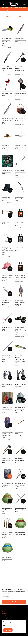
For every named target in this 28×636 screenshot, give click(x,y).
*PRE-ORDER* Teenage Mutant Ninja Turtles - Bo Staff (20, 460)
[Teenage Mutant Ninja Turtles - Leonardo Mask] (7, 548)
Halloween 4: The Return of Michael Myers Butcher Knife (7, 120)
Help (3, 611)
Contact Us (4, 613)
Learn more (8, 630)
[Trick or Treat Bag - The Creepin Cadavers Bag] (20, 266)
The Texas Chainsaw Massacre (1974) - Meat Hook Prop (20, 172)
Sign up (14, 602)
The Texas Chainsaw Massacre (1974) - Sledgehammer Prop (19, 68)
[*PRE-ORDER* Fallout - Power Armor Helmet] (7, 161)
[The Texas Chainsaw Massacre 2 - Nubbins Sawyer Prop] (20, 291)
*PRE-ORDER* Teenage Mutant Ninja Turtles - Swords (20, 509)
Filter (7, 16)
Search (3, 607)
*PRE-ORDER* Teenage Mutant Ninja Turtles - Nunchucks (7, 534)
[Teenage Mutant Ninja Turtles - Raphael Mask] (20, 523)
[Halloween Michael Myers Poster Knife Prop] (20, 187)
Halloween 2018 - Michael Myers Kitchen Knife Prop (7, 68)
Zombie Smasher (19, 432)
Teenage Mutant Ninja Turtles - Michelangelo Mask (7, 509)
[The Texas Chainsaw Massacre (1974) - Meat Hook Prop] (20, 161)
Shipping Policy (5, 615)
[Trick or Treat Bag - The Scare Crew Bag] (20, 237)
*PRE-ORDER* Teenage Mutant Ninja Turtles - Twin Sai (20, 485)
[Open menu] (3, 4)
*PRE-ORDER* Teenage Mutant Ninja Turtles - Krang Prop (7, 277)
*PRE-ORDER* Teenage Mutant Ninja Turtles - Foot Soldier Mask (7, 433)
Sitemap (3, 609)
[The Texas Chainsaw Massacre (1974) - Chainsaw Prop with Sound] (7, 29)
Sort (20, 16)
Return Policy (4, 618)
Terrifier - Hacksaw (6, 222)
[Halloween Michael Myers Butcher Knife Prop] (20, 29)
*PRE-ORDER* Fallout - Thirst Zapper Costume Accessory (7, 409)
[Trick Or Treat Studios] (14, 4)
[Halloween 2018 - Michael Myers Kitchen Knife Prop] (7, 57)
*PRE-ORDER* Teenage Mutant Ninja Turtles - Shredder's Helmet (20, 409)
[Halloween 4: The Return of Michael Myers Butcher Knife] (7, 109)
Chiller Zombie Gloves (7, 384)
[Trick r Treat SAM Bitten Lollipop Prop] (7, 84)
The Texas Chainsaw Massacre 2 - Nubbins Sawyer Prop (20, 302)
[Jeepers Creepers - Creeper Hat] (7, 136)
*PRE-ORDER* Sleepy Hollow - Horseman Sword (7, 357)
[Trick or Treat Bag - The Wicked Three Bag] (20, 212)
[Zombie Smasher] (20, 422)
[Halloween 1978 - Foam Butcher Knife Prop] (20, 136)
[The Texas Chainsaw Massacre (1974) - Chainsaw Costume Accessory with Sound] (20, 346)
